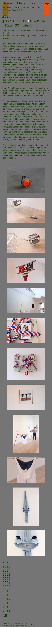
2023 (7, 574)
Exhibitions (7, 7)
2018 (7, 595)
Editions (30, 7)
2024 (7, 570)
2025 (7, 566)
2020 (7, 587)
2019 (7, 591)
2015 (7, 607)
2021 (7, 583)
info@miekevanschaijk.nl (22, 625)
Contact (39, 7)
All (5, 615)
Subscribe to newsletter (13, 10)
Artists (16, 7)
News (23, 7)
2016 (7, 603)
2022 (7, 579)
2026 (7, 562)
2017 (7, 599)
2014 (7, 611)
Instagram (34, 624)
